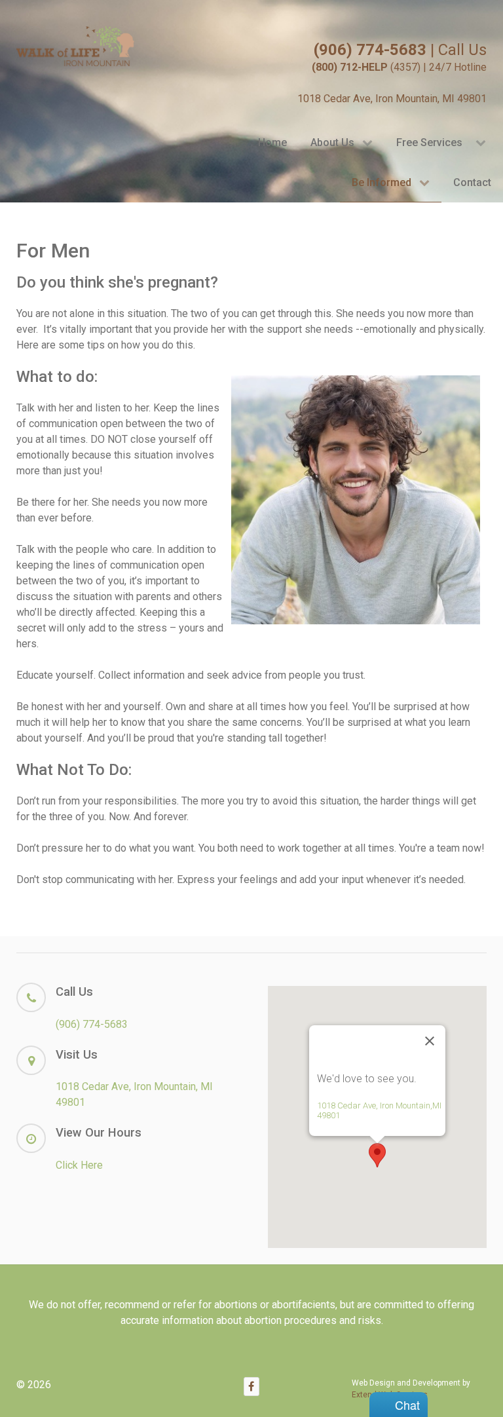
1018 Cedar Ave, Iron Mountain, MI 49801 (392, 98)
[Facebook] (251, 1386)
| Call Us (400, 50)
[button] (377, 1155)
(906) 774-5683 (92, 1024)
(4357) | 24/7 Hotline (399, 67)
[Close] (429, 1041)
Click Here (79, 1165)
